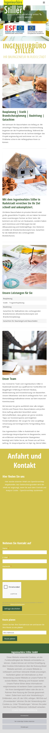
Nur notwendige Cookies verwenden (24, 721)
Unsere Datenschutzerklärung (24, 710)
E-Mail (5, 557)
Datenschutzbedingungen (17, 604)
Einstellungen (24, 727)
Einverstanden (25, 715)
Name (5, 548)
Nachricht (6, 566)
